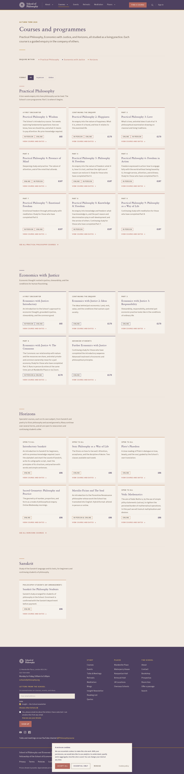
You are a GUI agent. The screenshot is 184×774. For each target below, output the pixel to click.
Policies (41, 761)
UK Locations (120, 682)
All (31, 77)
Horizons (94, 59)
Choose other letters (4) (28, 708)
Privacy (22, 761)
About (47, 4)
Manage (97, 766)
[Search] (152, 4)
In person (40, 77)
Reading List (92, 695)
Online (51, 77)
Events (76, 4)
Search (144, 690)
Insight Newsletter (95, 690)
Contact (144, 669)
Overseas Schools (121, 686)
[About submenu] (52, 4)
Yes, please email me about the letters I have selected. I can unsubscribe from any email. (44, 713)
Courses (61, 4)
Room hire (145, 682)
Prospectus (146, 677)
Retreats (86, 4)
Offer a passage (147, 686)
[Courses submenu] (67, 4)
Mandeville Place (121, 665)
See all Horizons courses (33, 533)
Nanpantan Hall (121, 673)
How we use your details (31, 718)
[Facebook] (29, 732)
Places (109, 4)
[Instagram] (25, 732)
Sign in (160, 5)
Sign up (25, 724)
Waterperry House (122, 669)
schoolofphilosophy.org (29, 680)
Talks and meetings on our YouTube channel (46, 738)
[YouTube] (20, 732)
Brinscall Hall (120, 677)
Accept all (62, 766)
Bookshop (145, 673)
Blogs (89, 686)
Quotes (90, 699)
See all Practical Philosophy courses (39, 244)
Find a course (137, 5)
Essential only (81, 766)
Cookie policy (124, 766)
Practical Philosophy (49, 59)
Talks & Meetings (94, 673)
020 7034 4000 (24, 673)
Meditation (98, 4)
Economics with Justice (74, 59)
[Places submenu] (114, 4)
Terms (32, 761)
